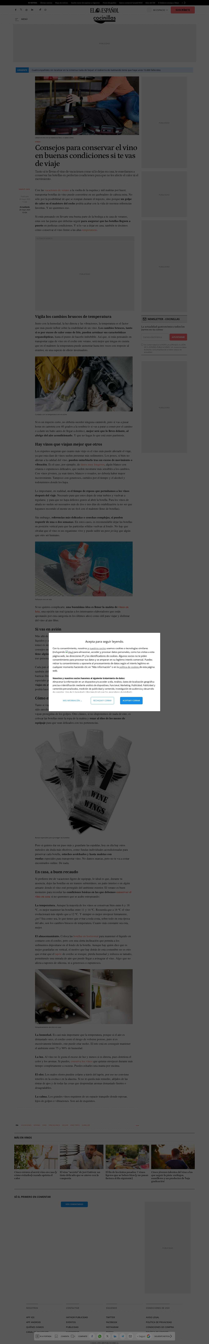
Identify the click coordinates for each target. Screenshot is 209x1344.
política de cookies (129, 666)
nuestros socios (98, 648)
